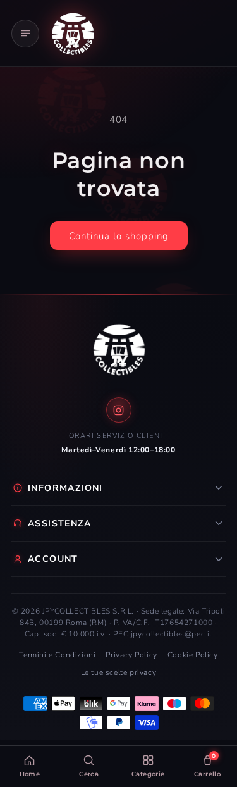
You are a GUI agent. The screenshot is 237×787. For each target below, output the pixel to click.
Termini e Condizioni (57, 655)
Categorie (148, 774)
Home (30, 774)
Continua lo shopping (119, 236)
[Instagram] (118, 410)
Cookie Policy (192, 655)
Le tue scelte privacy (119, 672)
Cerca (89, 774)
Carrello (207, 765)
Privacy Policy (131, 655)
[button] (25, 33)
